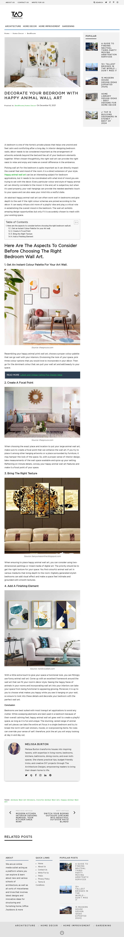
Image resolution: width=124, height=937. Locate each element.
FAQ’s (40, 876)
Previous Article (24, 810)
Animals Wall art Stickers (23, 800)
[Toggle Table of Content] (75, 222)
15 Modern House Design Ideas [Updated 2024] (109, 82)
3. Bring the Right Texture (21, 234)
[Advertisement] (75, 16)
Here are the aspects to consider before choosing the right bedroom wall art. (39, 226)
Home (7, 33)
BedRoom (19, 105)
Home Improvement (49, 26)
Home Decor (30, 26)
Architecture (13, 26)
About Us (10, 2)
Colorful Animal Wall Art (48, 800)
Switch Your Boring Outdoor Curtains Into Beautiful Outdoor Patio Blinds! (56, 818)
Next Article (62, 810)
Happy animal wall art (15, 175)
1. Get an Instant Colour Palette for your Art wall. (30, 228)
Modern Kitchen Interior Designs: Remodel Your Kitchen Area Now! (27, 818)
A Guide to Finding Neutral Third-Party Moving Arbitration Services (109, 50)
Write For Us (38, 2)
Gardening (68, 26)
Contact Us (23, 2)
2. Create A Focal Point (21, 231)
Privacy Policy (44, 879)
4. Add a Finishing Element (22, 237)
